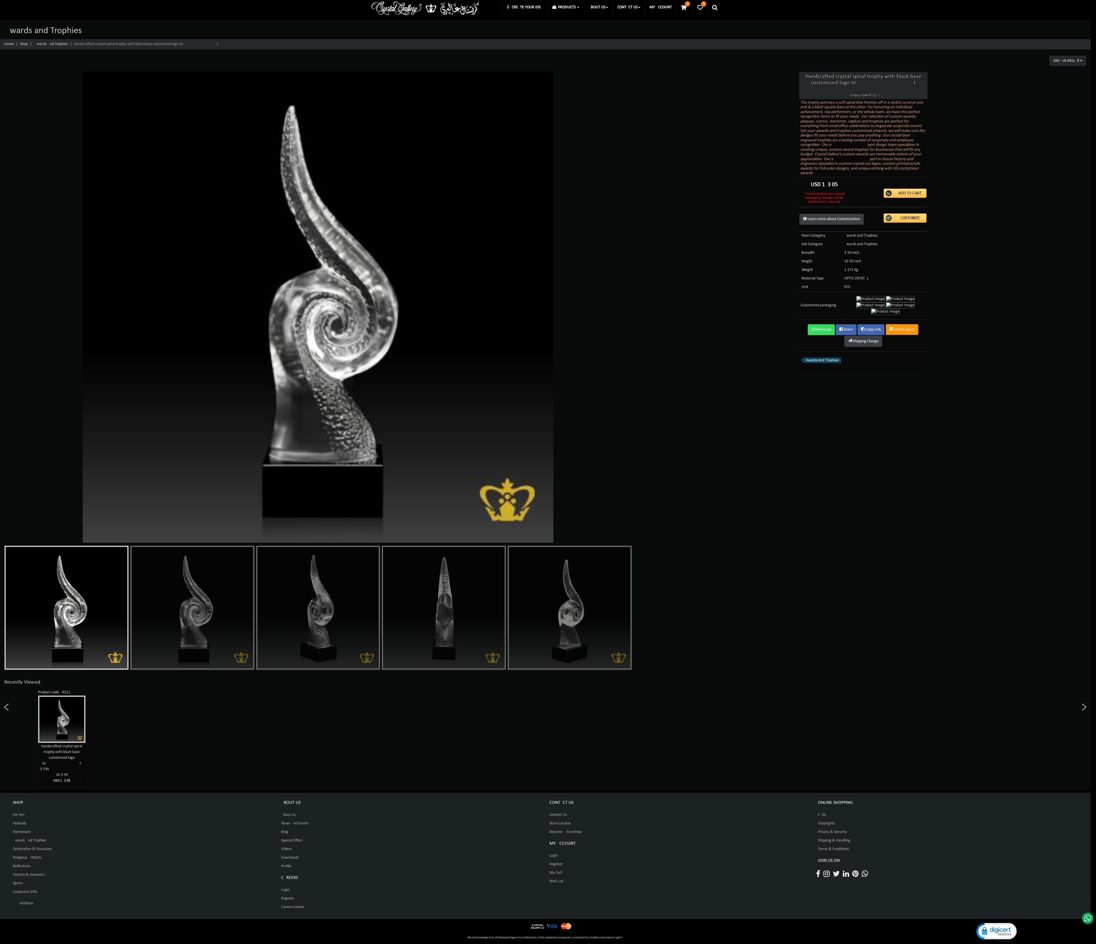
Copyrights (826, 823)
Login (285, 890)
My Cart (555, 873)
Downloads (290, 858)
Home (9, 44)
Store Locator (560, 823)
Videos (286, 849)
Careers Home (292, 907)
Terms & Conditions (833, 849)
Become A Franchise (565, 832)
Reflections (22, 866)
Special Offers (292, 840)
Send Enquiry (904, 329)
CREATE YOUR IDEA (526, 7)
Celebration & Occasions (32, 849)
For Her (19, 815)
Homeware (22, 832)
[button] (996, 932)
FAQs (822, 815)
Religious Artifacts (27, 858)
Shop (24, 44)
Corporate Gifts (25, 892)
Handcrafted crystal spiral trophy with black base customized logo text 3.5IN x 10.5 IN (62, 763)
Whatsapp (823, 329)
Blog (284, 832)
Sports (18, 883)
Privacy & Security (832, 832)
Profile (286, 866)
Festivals (19, 823)
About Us (288, 815)
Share (848, 329)
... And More (23, 903)
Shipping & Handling (834, 840)
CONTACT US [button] (627, 7)
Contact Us (558, 815)
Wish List (556, 881)
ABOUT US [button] (597, 7)
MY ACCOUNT (661, 7)
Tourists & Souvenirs (29, 875)
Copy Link (873, 329)
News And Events (295, 823)
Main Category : (814, 236)
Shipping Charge (865, 341)
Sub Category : (813, 244)
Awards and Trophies (51, 44)
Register (288, 898)
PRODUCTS (566, 7)
